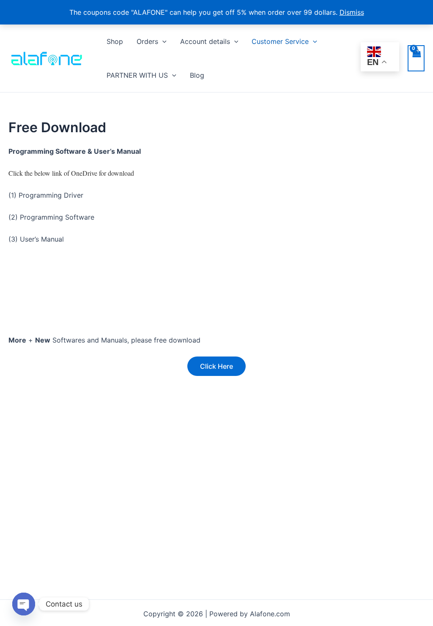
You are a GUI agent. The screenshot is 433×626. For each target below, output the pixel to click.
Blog (197, 75)
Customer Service (280, 41)
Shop (115, 41)
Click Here (216, 366)
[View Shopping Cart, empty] (416, 58)
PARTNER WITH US (137, 75)
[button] (162, 41)
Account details (205, 41)
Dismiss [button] (352, 12)
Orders (147, 41)
